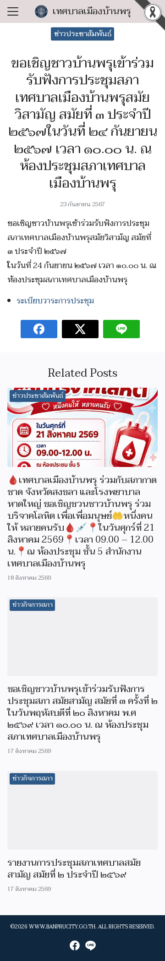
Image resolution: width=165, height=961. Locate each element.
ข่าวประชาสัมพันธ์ (82, 33)
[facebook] (75, 945)
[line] (90, 945)
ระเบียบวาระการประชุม (55, 301)
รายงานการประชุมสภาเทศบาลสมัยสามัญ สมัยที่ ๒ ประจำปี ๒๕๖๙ (74, 869)
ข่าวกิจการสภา (32, 604)
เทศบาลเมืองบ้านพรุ (92, 11)
